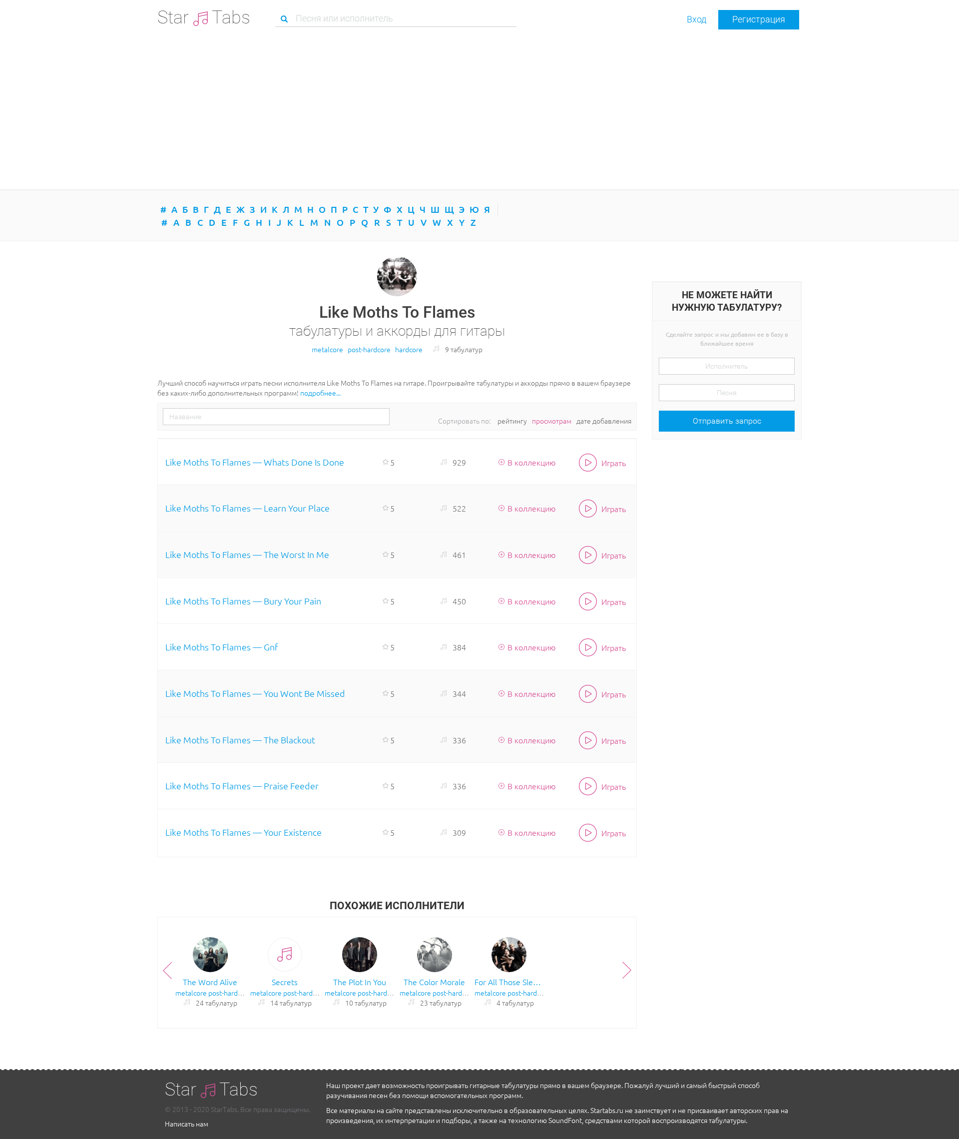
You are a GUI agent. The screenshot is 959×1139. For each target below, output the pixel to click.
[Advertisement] (479, 109)
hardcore (409, 349)
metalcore (327, 349)
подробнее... (320, 393)
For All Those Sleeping (509, 981)
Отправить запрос (727, 421)
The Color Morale (434, 981)
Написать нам (186, 1124)
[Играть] (590, 647)
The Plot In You (359, 981)
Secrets (285, 981)
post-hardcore (369, 349)
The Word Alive (210, 981)
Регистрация (758, 19)
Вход (696, 19)
